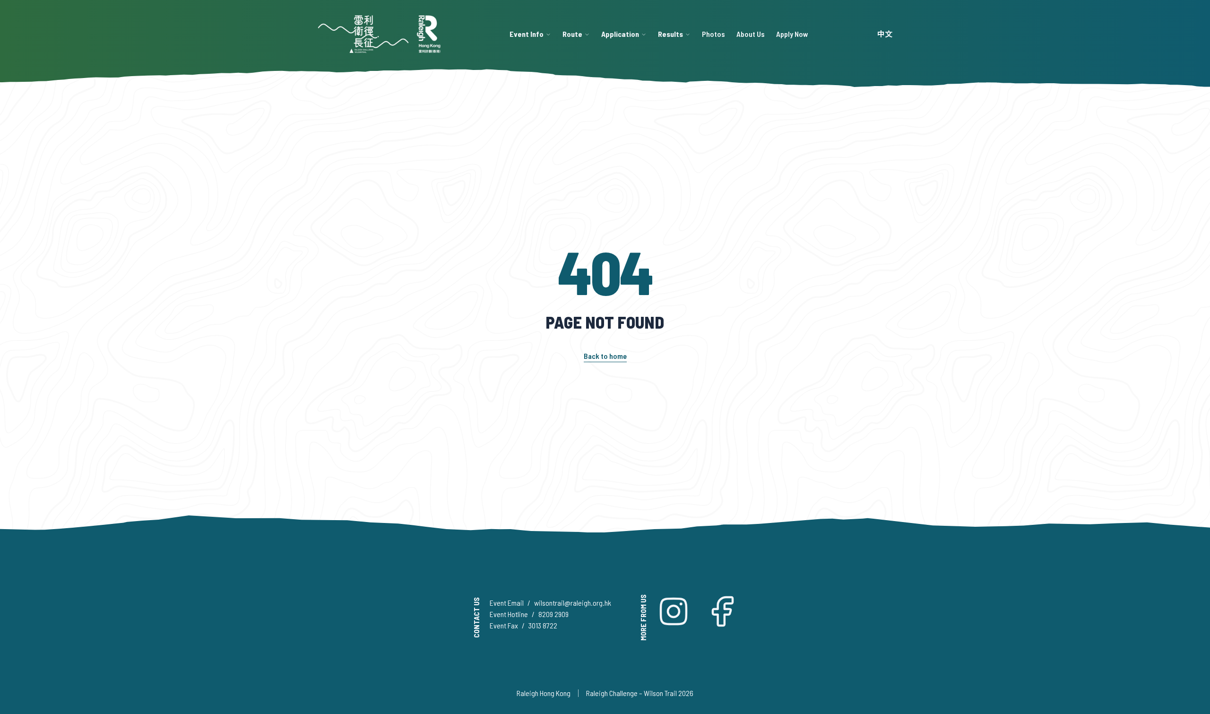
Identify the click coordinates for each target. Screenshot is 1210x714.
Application (620, 33)
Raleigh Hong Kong (543, 692)
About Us (750, 33)
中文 (884, 33)
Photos (713, 33)
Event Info (527, 33)
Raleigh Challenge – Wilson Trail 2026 (639, 692)
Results (670, 33)
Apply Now (792, 33)
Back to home (605, 355)
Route (572, 33)
